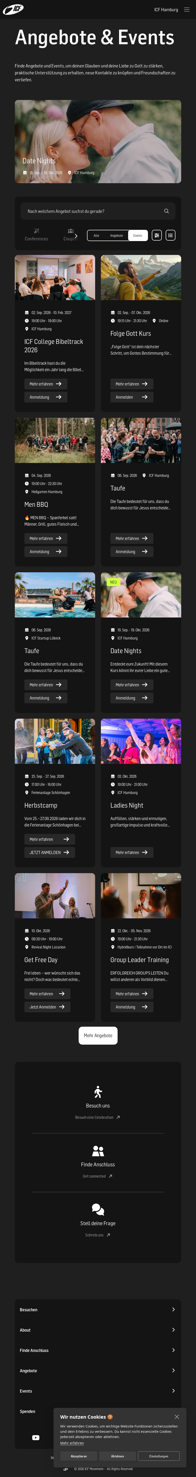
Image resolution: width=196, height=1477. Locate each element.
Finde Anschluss (34, 1350)
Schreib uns (94, 1235)
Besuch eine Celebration (94, 1117)
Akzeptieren (79, 1456)
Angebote (28, 1370)
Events (26, 1391)
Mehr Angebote (98, 1035)
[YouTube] (36, 1438)
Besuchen (28, 1309)
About (25, 1330)
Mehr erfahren (72, 1443)
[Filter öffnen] (157, 235)
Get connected (94, 1176)
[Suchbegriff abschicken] (167, 211)
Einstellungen (158, 1456)
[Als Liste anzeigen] (170, 235)
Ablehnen (117, 1456)
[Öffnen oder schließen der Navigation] (186, 9)
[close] (177, 1416)
